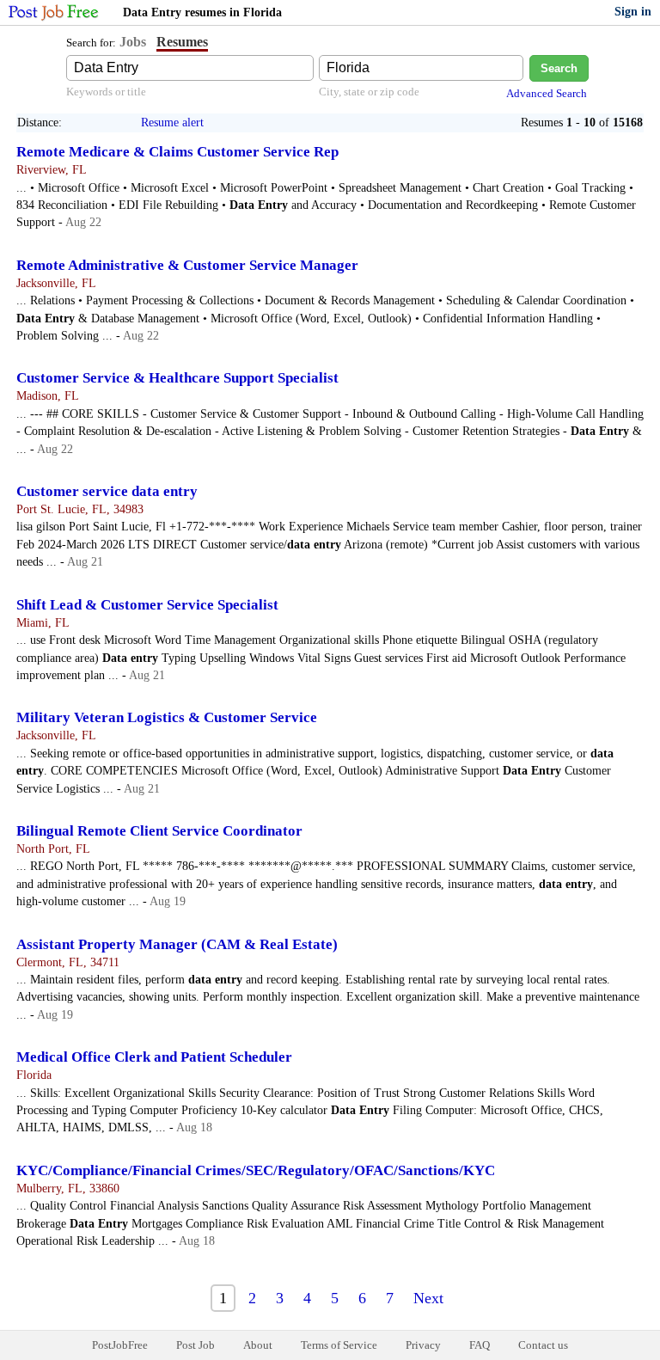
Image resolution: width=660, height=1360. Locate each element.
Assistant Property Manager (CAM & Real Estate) (177, 944)
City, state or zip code (369, 91)
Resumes (182, 41)
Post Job (195, 1345)
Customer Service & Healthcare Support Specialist (177, 378)
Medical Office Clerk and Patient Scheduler (154, 1057)
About (257, 1345)
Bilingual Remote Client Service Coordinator (159, 831)
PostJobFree (120, 1345)
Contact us (543, 1345)
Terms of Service (339, 1345)
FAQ (479, 1345)
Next (428, 1298)
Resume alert (172, 122)
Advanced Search (546, 93)
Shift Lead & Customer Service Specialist (147, 605)
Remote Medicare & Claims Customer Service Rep (177, 152)
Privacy (423, 1345)
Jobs (132, 41)
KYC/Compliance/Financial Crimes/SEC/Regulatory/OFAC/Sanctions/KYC (255, 1170)
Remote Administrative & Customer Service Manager (187, 265)
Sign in (632, 11)
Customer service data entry (107, 491)
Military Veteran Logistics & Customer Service (166, 717)
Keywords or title (106, 91)
